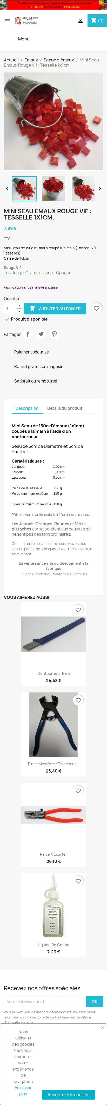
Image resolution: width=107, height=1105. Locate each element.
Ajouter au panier (55, 308)
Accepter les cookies (69, 1094)
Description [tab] (27, 408)
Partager (28, 334)
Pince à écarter (53, 854)
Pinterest (54, 334)
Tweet (41, 334)
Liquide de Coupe (53, 944)
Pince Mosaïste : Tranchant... (53, 763)
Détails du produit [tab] (65, 408)
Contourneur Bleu (53, 673)
